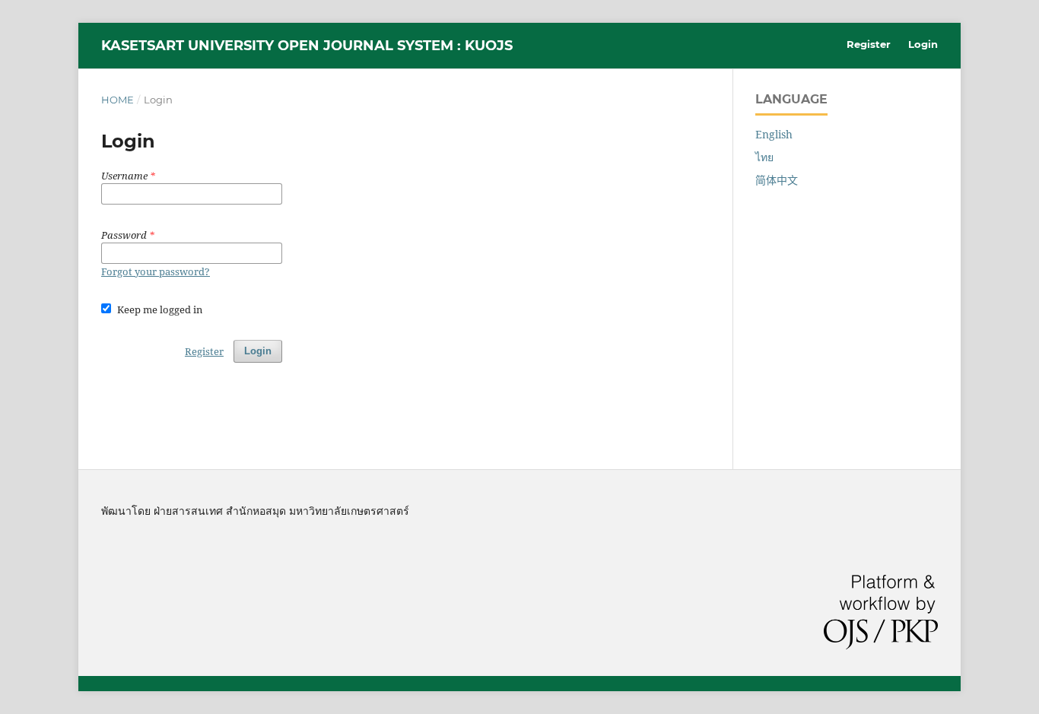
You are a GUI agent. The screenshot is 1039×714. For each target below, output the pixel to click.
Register (869, 44)
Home (117, 100)
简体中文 (776, 180)
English (774, 134)
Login (923, 44)
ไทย (764, 157)
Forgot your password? (155, 271)
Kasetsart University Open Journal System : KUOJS (307, 45)
